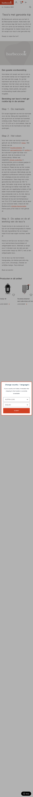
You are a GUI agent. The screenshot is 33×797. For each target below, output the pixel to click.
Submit (16, 410)
